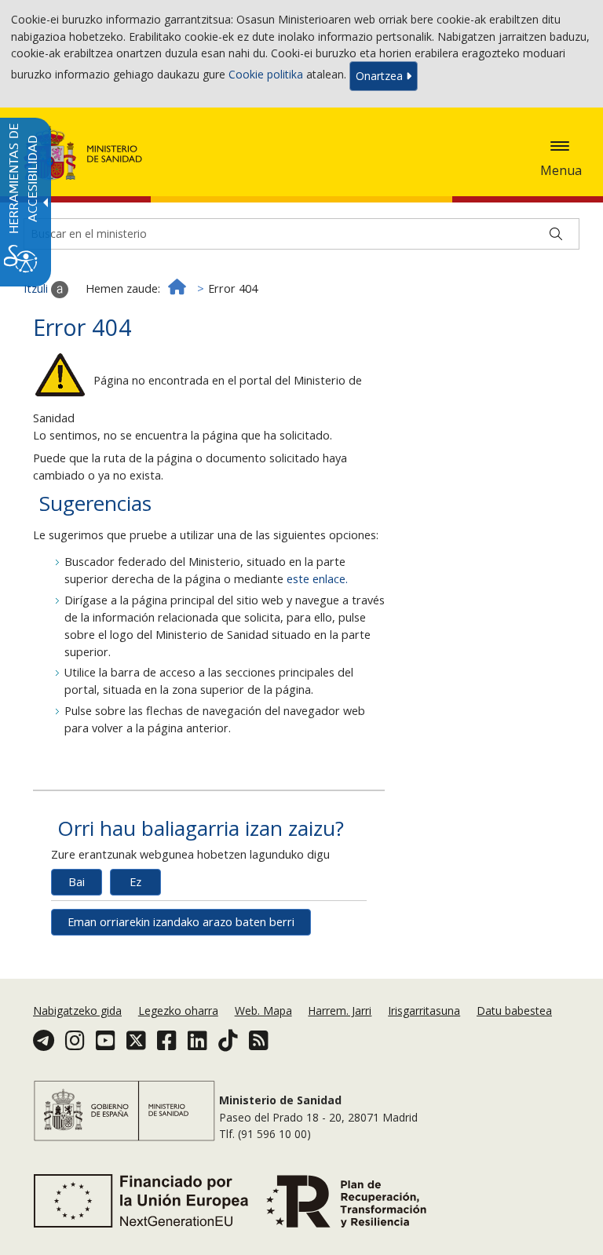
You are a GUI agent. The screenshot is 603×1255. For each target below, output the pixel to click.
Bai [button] (76, 881)
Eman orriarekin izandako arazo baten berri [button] (181, 921)
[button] (559, 146)
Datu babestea (514, 1010)
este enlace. (317, 578)
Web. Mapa (263, 1010)
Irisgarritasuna (424, 1010)
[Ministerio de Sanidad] (83, 153)
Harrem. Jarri (339, 1010)
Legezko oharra (178, 1010)
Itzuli (37, 288)
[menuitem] (79, 1010)
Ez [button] (135, 881)
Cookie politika (265, 74)
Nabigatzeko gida (77, 1010)
